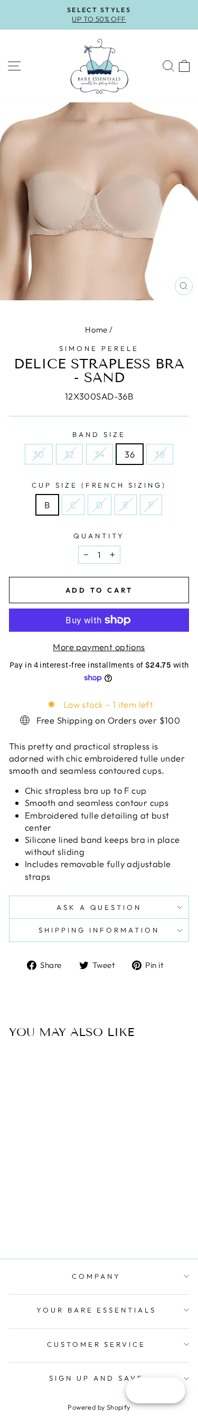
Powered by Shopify (99, 1407)
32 (69, 454)
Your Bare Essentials (96, 1310)
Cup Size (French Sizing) (99, 485)
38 (160, 454)
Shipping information (99, 930)
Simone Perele (99, 348)
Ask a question (99, 907)
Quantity (99, 535)
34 (100, 454)
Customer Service (96, 1344)
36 (130, 454)
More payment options (99, 646)
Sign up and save (96, 1378)
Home (96, 330)
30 (38, 454)
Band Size (99, 434)
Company (96, 1276)
